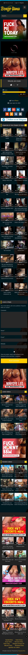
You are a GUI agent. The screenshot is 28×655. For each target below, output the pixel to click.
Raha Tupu (7, 643)
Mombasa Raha (19, 645)
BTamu (16, 100)
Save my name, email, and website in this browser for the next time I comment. (12, 355)
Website (3, 343)
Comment (3, 310)
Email (3, 337)
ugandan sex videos (14, 647)
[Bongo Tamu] (11, 9)
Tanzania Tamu (19, 641)
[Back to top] (23, 650)
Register (22, 2)
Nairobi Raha (9, 640)
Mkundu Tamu (8, 645)
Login (16, 2)
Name (3, 330)
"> (2, 38)
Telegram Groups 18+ (18, 643)
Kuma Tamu (8, 641)
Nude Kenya (19, 640)
